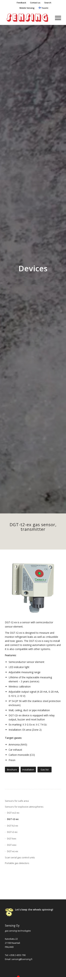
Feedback (21, 2)
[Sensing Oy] (27, 18)
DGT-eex (11, 844)
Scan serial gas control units (20, 857)
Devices (33, 268)
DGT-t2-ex (12, 819)
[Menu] (56, 18)
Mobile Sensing (27, 8)
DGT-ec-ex (12, 851)
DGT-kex (11, 838)
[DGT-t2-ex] (33, 586)
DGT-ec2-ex (13, 812)
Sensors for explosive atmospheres (24, 806)
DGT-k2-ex (12, 825)
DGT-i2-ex (12, 832)
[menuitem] (21, 3)
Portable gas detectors (17, 863)
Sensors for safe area (17, 800)
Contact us (35, 2)
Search (47, 2)
